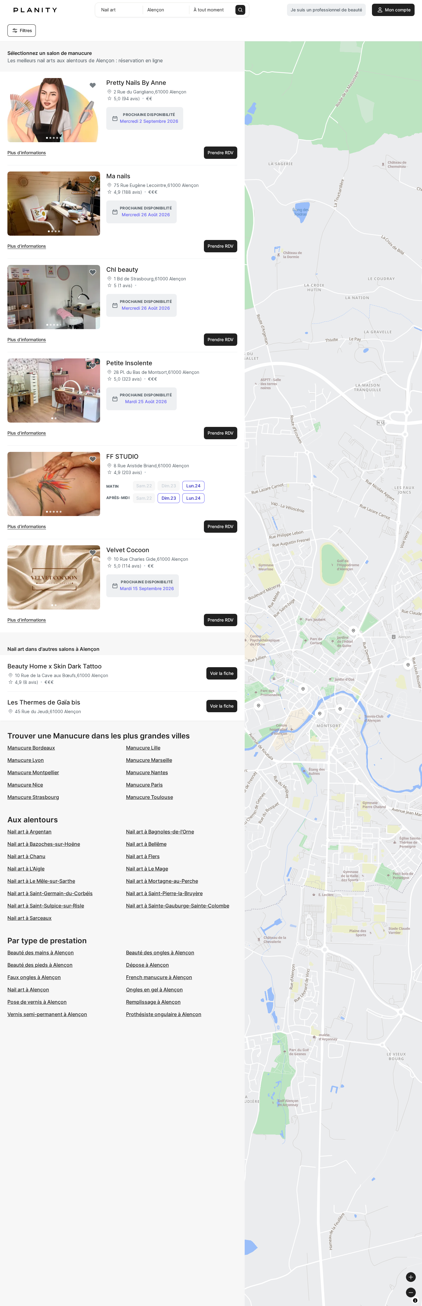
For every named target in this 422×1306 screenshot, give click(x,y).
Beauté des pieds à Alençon (40, 965)
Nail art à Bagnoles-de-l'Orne (160, 832)
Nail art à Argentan (29, 832)
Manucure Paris (144, 785)
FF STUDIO (122, 456)
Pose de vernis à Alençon (37, 1002)
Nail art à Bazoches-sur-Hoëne (43, 844)
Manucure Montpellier (33, 772)
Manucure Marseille (149, 760)
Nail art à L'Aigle (25, 869)
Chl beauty (122, 269)
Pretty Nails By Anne (136, 82)
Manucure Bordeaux (31, 748)
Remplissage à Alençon (153, 1002)
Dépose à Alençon (147, 965)
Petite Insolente (129, 363)
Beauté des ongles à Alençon (160, 952)
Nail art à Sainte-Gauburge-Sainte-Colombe (177, 906)
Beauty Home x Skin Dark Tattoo (54, 666)
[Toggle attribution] (415, 1300)
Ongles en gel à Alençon (154, 989)
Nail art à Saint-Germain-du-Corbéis (50, 893)
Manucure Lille (143, 748)
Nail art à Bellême (146, 844)
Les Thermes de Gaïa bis (43, 702)
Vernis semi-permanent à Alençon (47, 1014)
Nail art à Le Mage (147, 869)
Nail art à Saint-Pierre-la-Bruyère (164, 893)
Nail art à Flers (143, 856)
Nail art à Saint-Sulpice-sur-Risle (45, 906)
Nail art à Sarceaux (29, 918)
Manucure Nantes (147, 772)
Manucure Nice (25, 785)
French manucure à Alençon (159, 977)
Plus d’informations (26, 152)
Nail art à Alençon (28, 989)
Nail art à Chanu (26, 856)
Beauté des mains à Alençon (40, 952)
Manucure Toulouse (149, 797)
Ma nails (118, 176)
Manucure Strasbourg (33, 797)
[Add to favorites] (92, 85)
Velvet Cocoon (127, 550)
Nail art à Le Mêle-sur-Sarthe (41, 881)
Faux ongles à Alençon (34, 977)
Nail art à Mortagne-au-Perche (162, 881)
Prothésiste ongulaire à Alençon (163, 1014)
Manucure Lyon (25, 760)
